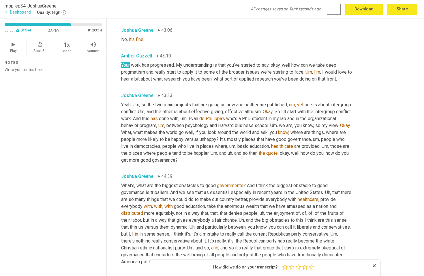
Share (402, 9)
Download (364, 9)
